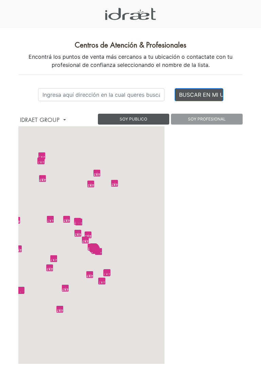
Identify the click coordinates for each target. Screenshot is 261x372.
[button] (85, 240)
